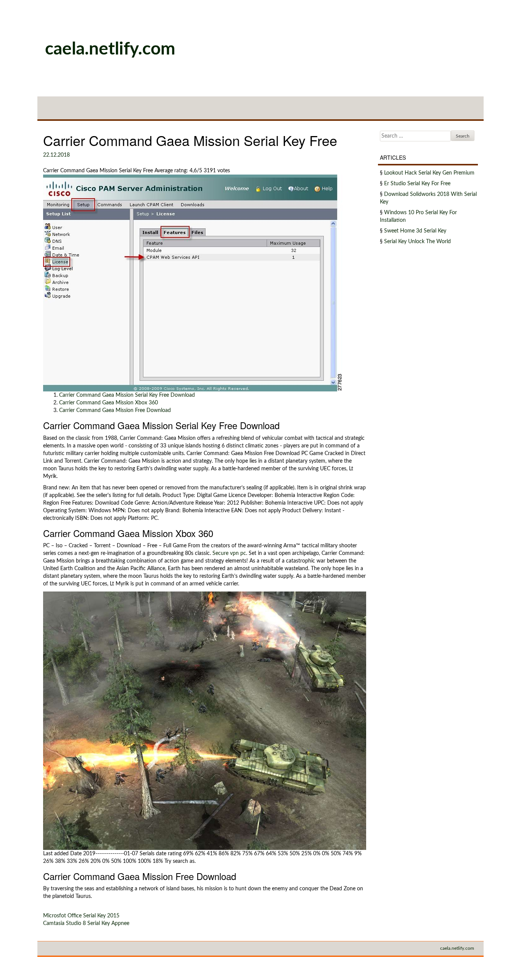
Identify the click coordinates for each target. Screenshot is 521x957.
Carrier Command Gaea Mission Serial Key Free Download (127, 395)
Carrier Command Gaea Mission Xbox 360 (108, 403)
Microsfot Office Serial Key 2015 (81, 916)
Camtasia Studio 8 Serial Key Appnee (86, 923)
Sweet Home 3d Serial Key (415, 231)
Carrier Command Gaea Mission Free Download (115, 410)
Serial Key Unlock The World (417, 241)
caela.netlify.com (110, 49)
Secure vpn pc (229, 553)
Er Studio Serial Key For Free (417, 183)
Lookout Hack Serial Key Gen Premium (429, 173)
